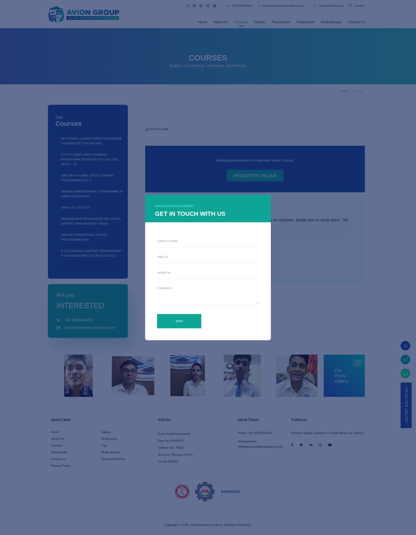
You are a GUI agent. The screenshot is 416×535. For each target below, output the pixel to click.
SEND (179, 321)
